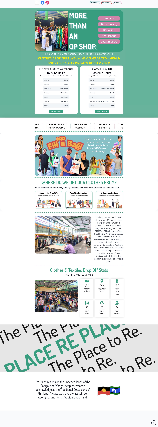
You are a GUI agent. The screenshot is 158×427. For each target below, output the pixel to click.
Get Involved (105, 2)
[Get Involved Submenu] (110, 2)
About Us (116, 2)
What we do (94, 2)
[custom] (42, 3)
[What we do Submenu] (99, 2)
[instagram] (47, 3)
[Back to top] (153, 422)
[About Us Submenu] (120, 2)
